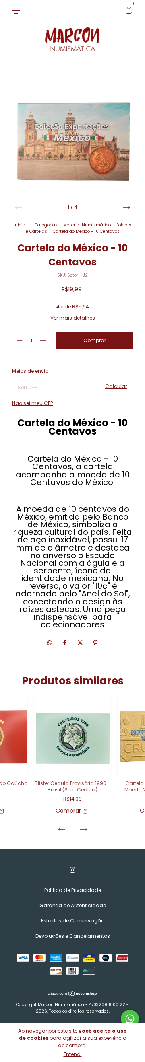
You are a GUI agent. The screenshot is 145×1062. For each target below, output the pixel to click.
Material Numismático (87, 225)
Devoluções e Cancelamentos (72, 936)
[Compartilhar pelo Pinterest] (95, 643)
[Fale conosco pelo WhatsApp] (130, 1019)
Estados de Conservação (72, 920)
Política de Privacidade (72, 890)
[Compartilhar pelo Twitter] (81, 643)
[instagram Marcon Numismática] (72, 869)
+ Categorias (44, 225)
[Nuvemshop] (73, 994)
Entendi (73, 1054)
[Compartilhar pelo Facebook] (65, 643)
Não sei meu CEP (32, 403)
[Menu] (17, 10)
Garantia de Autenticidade (72, 905)
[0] (127, 11)
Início (19, 225)
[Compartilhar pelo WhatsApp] (49, 643)
